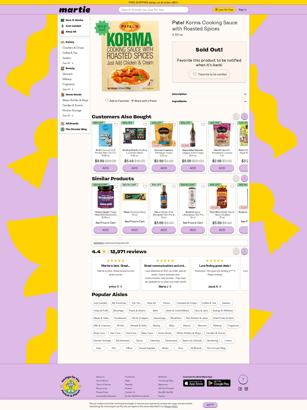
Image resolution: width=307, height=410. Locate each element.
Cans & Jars (201, 310)
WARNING (99, 243)
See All (66, 62)
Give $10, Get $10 (165, 392)
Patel (178, 22)
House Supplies (147, 347)
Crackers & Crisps (73, 47)
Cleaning (155, 340)
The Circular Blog (216, 347)
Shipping (128, 384)
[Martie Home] (72, 9)
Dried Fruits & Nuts (223, 317)
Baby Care (147, 332)
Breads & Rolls (138, 325)
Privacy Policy (102, 392)
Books (165, 347)
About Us (100, 377)
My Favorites (119, 302)
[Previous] (236, 116)
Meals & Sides (101, 317)
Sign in (243, 9)
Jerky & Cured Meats (177, 310)
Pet (114, 347)
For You (136, 302)
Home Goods (165, 332)
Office (129, 347)
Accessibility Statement (106, 396)
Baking (156, 325)
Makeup (67, 78)
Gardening (212, 340)
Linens (228, 340)
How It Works (102, 380)
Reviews (128, 388)
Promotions (130, 377)
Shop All (151, 302)
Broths (120, 325)
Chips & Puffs (101, 310)
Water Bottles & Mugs (75, 100)
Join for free (226, 9)
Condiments (120, 317)
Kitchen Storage (72, 110)
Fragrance (69, 84)
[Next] (244, 116)
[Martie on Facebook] (240, 388)
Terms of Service (103, 384)
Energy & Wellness (223, 310)
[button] (130, 56)
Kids (98, 347)
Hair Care (115, 332)
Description (179, 94)
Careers (161, 396)
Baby (171, 325)
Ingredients (179, 101)
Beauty (187, 325)
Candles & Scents (73, 105)
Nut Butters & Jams (197, 317)
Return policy (101, 388)
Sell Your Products (166, 388)
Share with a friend (145, 100)
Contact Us (130, 392)
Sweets (67, 57)
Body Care (99, 332)
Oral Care (131, 332)
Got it (210, 404)
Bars (155, 310)
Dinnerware (171, 340)
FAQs (127, 380)
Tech (180, 347)
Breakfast (176, 317)
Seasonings (159, 317)
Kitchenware (123, 340)
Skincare (67, 73)
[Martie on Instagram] (246, 388)
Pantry (166, 302)
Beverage (118, 310)
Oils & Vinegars (140, 317)
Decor (139, 340)
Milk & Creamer (102, 325)
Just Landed (100, 302)
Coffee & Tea (70, 52)
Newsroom (163, 384)
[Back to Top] (243, 379)
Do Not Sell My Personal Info (137, 396)
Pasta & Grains (137, 310)
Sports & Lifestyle (192, 340)
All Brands (196, 347)
